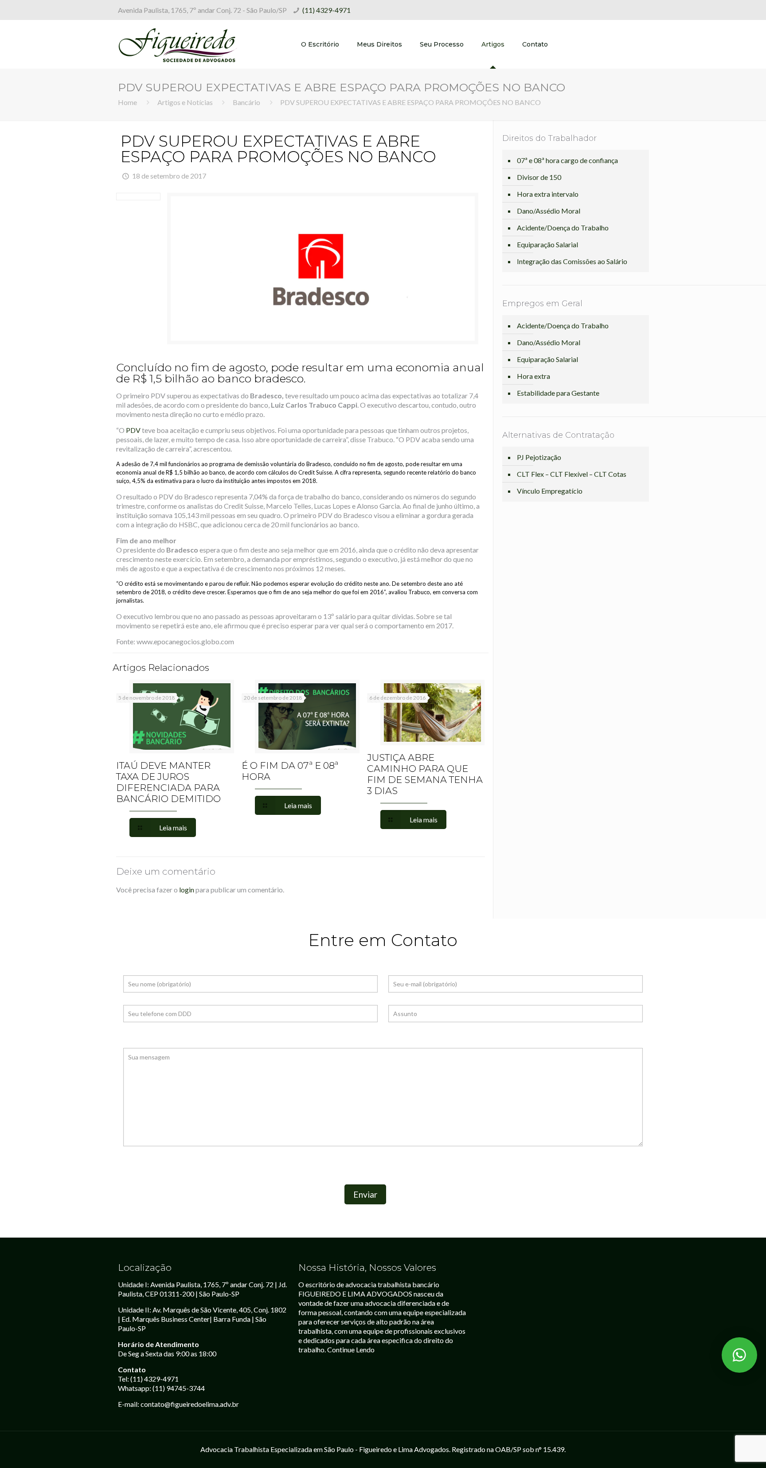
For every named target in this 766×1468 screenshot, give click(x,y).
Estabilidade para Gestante (558, 393)
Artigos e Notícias (185, 102)
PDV (133, 430)
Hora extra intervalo (547, 194)
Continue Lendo (351, 1349)
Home (127, 102)
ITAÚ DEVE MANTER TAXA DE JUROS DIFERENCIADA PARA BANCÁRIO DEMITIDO (168, 782)
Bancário (246, 102)
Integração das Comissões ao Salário (572, 261)
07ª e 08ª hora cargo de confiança (567, 160)
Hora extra (533, 376)
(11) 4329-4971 (326, 10)
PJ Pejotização (539, 457)
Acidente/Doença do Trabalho (563, 227)
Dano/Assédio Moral (548, 210)
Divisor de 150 (539, 177)
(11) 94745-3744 (178, 1388)
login (186, 889)
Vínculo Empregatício (549, 491)
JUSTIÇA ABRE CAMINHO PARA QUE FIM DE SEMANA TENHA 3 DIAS (425, 774)
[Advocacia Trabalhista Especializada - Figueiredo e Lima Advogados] (178, 44)
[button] (739, 1355)
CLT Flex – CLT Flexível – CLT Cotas (571, 474)
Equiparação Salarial (547, 244)
